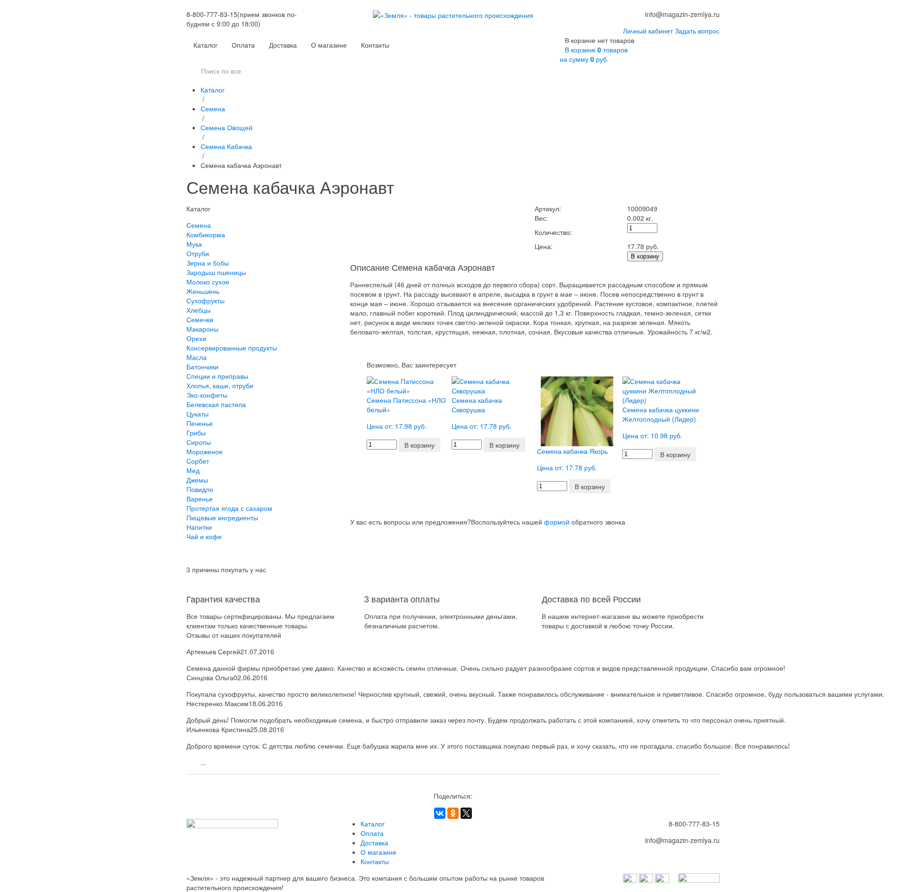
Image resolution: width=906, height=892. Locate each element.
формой (557, 521)
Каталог (205, 45)
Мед (193, 470)
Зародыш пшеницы (216, 272)
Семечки (199, 319)
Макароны (202, 328)
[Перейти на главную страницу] (453, 22)
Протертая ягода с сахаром (229, 508)
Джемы (197, 479)
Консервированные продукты (231, 347)
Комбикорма (205, 234)
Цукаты (197, 413)
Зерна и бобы (207, 262)
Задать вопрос (697, 30)
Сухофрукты (205, 300)
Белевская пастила (216, 404)
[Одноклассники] (453, 813)
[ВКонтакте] (439, 813)
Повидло (199, 489)
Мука (194, 244)
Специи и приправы (217, 376)
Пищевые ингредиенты (222, 517)
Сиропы (198, 442)
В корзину (645, 256)
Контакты (375, 45)
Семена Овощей (226, 127)
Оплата (243, 45)
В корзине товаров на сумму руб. (594, 54)
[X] (466, 813)
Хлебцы (198, 310)
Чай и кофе (204, 536)
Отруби (197, 253)
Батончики (202, 366)
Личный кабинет (648, 30)
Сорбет (197, 461)
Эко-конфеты (206, 395)
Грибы (196, 432)
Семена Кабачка (226, 146)
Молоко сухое (207, 281)
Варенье (199, 498)
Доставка (283, 45)
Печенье (199, 423)
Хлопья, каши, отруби (219, 385)
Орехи (196, 338)
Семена (213, 108)
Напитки (199, 527)
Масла (196, 357)
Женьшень (202, 291)
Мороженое (204, 451)
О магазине (329, 45)
